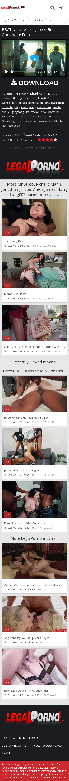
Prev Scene (22, 147)
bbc (14, 102)
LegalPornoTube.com (10, 7)
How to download (48, 745)
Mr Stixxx (20, 93)
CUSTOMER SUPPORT (16, 745)
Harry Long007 (39, 98)
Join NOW (8, 738)
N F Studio (23, 695)
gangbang (18, 112)
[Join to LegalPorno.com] (34, 176)
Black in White (25, 351)
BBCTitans (12, 134)
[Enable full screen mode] (62, 72)
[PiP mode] (56, 72)
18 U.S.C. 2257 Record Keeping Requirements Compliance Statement (30, 769)
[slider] (23, 71)
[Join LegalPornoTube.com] (61, 7)
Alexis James (20, 98)
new (43, 112)
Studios (12, 245)
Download (26, 140)
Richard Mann (37, 93)
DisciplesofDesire (27, 642)
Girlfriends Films (26, 589)
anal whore (44, 107)
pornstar (53, 112)
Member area (28, 738)
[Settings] (49, 72)
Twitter (8, 753)
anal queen (27, 107)
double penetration (31, 102)
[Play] (6, 72)
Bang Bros (23, 245)
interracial (32, 112)
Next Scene (46, 147)
